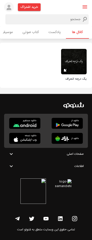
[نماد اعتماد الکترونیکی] (33, 191)
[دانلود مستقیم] (24, 123)
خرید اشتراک (29, 7)
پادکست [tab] (55, 32)
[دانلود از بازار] (67, 138)
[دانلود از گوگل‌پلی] (67, 123)
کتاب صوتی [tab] (30, 32)
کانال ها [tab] (77, 32)
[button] (85, 7)
